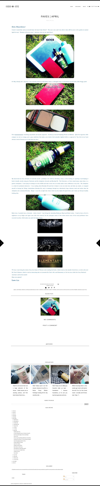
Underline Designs (27, 483)
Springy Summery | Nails (18, 445)
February (15, 457)
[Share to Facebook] (52, 287)
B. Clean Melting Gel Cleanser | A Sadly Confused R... (22, 433)
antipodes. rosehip (21, 289)
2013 (14, 418)
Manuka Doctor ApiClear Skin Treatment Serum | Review (20, 374)
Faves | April (50, 306)
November (16, 421)
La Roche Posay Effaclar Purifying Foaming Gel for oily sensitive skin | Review (40, 375)
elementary (46, 289)
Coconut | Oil (16, 436)
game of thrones (52, 289)
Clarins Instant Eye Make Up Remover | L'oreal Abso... (22, 437)
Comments (66, 479)
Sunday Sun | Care (17, 451)
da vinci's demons (39, 289)
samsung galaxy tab (82, 289)
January (15, 459)
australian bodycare (30, 289)
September (16, 424)
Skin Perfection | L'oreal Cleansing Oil (20, 448)
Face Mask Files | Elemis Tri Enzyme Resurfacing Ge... (22, 439)
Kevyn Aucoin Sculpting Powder (70, 289)
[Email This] (45, 287)
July (15, 427)
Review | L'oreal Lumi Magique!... (79, 374)
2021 (14, 410)
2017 (14, 413)
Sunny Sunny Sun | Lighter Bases (19, 449)
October (15, 422)
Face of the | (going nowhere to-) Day (20, 440)
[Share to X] (49, 287)
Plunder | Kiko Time (17, 431)
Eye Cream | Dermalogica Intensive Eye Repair (21, 434)
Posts (65, 476)
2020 (14, 412)
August (15, 425)
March (15, 456)
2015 (14, 415)
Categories (78, 6)
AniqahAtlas (16, 483)
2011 (14, 462)
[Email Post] (58, 284)
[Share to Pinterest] (54, 287)
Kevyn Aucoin (60, 289)
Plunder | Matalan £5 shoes (18, 442)
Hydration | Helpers (17, 443)
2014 (14, 416)
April (15, 454)
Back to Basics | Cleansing (18, 446)
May (15, 430)
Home (71, 6)
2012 (14, 461)
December (15, 419)
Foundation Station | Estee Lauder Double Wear (59, 374)
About (84, 6)
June (15, 428)
